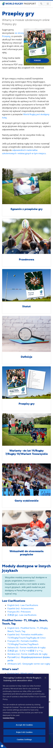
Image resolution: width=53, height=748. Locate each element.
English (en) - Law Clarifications (22, 605)
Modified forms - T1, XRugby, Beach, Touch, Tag (25, 622)
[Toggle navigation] (41, 3)
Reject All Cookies (24, 732)
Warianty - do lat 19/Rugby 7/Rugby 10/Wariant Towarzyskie (26, 452)
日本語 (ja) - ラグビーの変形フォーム (25, 650)
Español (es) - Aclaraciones (20, 608)
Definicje (26, 357)
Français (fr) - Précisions (19, 611)
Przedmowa (26, 259)
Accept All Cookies (24, 725)
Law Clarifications (13, 601)
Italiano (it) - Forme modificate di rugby (26, 647)
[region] (24, 711)
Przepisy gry (27, 404)
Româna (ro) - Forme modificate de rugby (27, 654)
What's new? (10, 669)
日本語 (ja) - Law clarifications (21, 615)
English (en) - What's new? (20, 673)
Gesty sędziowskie (26, 501)
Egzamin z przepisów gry (27, 209)
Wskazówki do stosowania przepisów (26, 552)
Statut (26, 306)
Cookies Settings (3, 744)
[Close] (45, 678)
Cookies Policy (8, 718)
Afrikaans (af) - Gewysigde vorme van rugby (28, 663)
